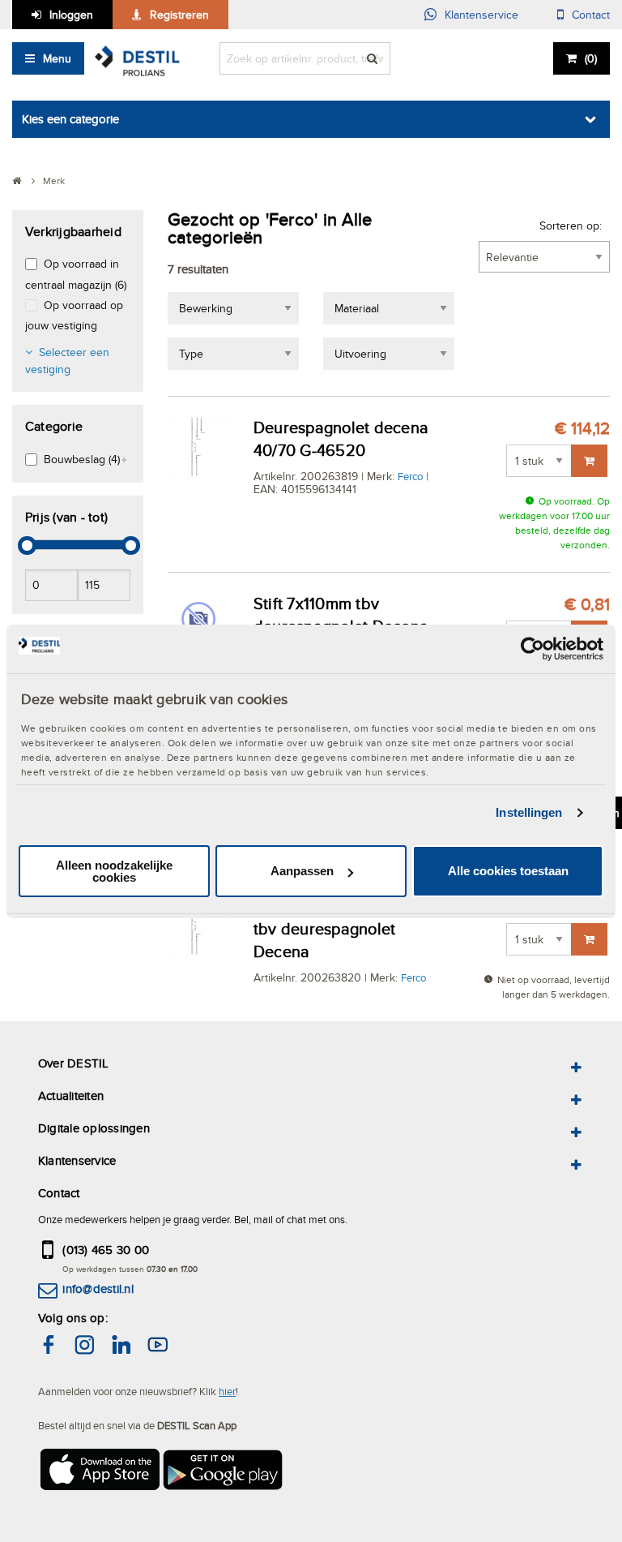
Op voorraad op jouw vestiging (74, 315)
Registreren (179, 14)
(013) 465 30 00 (105, 1249)
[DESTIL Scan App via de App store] (99, 1475)
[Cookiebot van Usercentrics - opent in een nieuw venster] (532, 648)
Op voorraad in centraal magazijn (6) (75, 274)
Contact (591, 14)
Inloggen (71, 14)
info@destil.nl (97, 1288)
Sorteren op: (570, 225)
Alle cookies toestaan (508, 871)
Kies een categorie (70, 118)
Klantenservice (481, 14)
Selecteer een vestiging (67, 360)
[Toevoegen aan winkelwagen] (589, 461)
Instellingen (529, 812)
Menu (57, 58)
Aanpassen (302, 871)
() (591, 58)
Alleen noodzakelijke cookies (114, 871)
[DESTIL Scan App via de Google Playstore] (223, 1475)
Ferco (410, 476)
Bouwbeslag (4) (82, 459)
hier (227, 1391)
